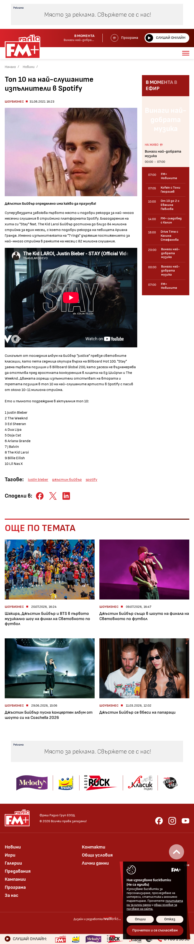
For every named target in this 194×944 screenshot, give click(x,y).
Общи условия (97, 855)
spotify (91, 479)
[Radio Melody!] (93, 939)
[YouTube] (185, 821)
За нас (11, 895)
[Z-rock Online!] (115, 939)
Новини (29, 67)
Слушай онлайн (170, 38)
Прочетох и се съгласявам (155, 930)
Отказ (169, 919)
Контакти (93, 847)
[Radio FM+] (60, 939)
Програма (129, 38)
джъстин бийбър (67, 479)
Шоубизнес (14, 102)
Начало (10, 67)
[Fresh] (76, 939)
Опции (140, 919)
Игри (10, 855)
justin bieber (38, 479)
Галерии (13, 863)
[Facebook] (159, 821)
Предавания (18, 871)
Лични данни (95, 863)
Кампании (15, 879)
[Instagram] (172, 821)
